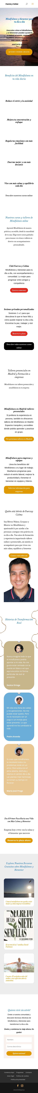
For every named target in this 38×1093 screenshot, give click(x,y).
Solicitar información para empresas (19, 490)
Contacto (29, 1072)
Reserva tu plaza (19, 333)
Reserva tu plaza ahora (19, 840)
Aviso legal (10, 1076)
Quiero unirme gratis (19, 52)
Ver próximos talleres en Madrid (19, 439)
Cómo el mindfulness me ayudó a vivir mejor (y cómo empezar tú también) (19, 902)
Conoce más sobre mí (19, 555)
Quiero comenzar (19, 290)
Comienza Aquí (9, 1072)
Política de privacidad (18, 1079)
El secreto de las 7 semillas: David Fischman (17, 945)
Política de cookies (22, 1076)
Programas (19, 1072)
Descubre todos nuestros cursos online (19, 346)
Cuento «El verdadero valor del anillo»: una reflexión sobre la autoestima (16, 978)
